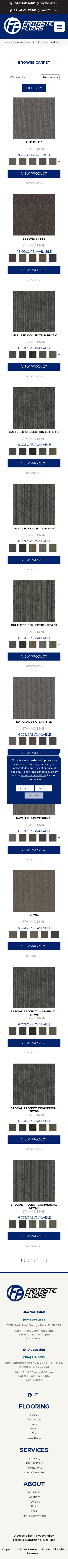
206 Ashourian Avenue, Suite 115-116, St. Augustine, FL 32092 (34, 1364)
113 (33, 1260)
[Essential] (22, 740)
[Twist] (52, 547)
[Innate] (42, 740)
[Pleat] (42, 547)
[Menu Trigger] (59, 26)
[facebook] (30, 1395)
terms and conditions (33, 775)
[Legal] (42, 161)
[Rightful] (44, 933)
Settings (34, 795)
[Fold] (32, 547)
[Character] (22, 354)
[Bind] (34, 504)
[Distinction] (52, 354)
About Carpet (31, 42)
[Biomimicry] (34, 311)
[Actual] (34, 117)
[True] (55, 933)
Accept (25, 788)
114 (39, 1260)
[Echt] (22, 161)
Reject (43, 788)
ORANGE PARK (24, 3)
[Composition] (42, 354)
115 (45, 1260)
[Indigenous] (32, 740)
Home (7, 42)
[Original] (52, 740)
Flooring (17, 42)
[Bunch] (22, 547)
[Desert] (22, 257)
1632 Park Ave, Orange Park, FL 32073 (34, 1325)
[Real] (52, 161)
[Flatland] (52, 257)
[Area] (34, 214)
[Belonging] (34, 697)
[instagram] (36, 1395)
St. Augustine (34, 1350)
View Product (34, 173)
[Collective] (32, 354)
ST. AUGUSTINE (25, 10)
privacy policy (50, 771)
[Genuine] (32, 161)
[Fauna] (42, 257)
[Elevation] (32, 257)
